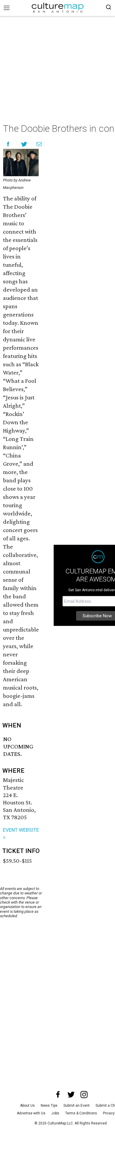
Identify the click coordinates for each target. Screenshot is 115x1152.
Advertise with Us (31, 1113)
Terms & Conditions (81, 1113)
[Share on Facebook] (8, 144)
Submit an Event (76, 1105)
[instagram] (84, 1094)
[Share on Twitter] (24, 144)
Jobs (55, 1113)
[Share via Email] (39, 144)
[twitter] (71, 1094)
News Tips (49, 1105)
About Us (27, 1105)
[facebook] (58, 1094)
